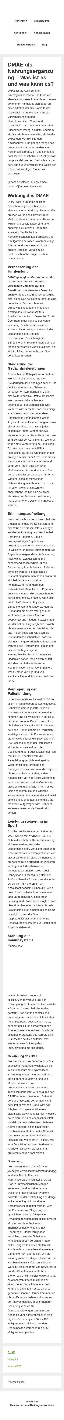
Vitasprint (13, 1359)
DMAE (11, 1352)
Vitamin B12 (14, 1366)
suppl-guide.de (32, 9)
